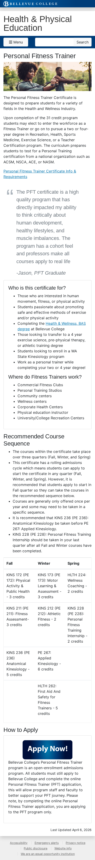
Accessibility (18, 843)
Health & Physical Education (37, 23)
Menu (17, 42)
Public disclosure (35, 848)
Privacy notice (75, 843)
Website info (63, 848)
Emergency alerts (47, 843)
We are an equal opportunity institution (48, 854)
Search (83, 42)
